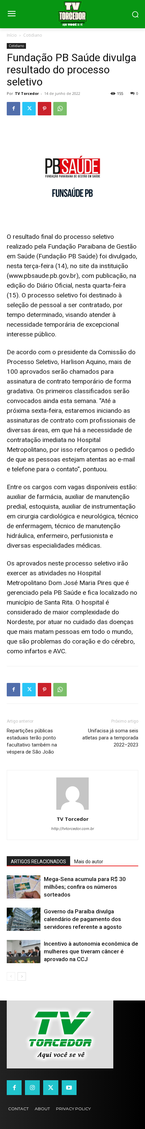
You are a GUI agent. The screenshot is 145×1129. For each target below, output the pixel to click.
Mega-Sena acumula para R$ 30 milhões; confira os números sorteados (85, 887)
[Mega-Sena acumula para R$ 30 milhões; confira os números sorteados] (23, 887)
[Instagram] (32, 1087)
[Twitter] (29, 108)
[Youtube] (69, 1087)
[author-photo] (72, 809)
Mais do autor (88, 861)
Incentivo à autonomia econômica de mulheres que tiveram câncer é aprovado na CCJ (91, 951)
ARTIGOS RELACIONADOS (38, 861)
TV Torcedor (27, 93)
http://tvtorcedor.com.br (72, 828)
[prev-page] (11, 976)
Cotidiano (32, 35)
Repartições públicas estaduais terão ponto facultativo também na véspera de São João (32, 741)
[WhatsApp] (60, 108)
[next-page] (22, 976)
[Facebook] (13, 108)
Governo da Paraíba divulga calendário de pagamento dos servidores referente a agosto (83, 919)
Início (12, 35)
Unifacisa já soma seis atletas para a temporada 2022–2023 (110, 738)
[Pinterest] (44, 108)
